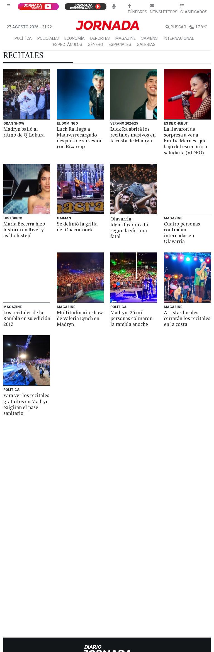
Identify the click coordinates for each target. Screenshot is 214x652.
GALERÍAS (146, 44)
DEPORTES (100, 38)
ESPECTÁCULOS (67, 44)
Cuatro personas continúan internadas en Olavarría (182, 232)
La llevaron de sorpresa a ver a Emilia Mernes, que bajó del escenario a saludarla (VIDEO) (185, 140)
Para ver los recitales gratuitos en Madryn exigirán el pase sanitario (26, 404)
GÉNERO (95, 44)
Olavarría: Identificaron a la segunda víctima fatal (129, 227)
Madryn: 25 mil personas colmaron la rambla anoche (131, 318)
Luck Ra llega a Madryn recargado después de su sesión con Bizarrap (80, 138)
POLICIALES (48, 38)
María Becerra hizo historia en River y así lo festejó (24, 229)
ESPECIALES (120, 44)
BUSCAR (178, 27)
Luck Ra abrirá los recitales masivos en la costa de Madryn (132, 135)
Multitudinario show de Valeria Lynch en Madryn (80, 318)
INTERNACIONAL (178, 38)
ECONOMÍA (74, 38)
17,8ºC (201, 27)
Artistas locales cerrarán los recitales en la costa (187, 318)
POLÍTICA (23, 38)
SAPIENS (149, 38)
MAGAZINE (125, 38)
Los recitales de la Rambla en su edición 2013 (26, 318)
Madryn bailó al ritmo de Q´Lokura (24, 132)
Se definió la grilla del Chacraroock (77, 226)
